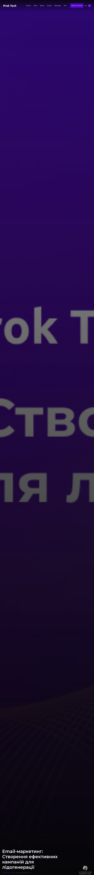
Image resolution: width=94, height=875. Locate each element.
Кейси (35, 5)
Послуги (28, 5)
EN (89, 5)
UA (86, 5)
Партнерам (57, 5)
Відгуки (42, 5)
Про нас (49, 5)
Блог (65, 5)
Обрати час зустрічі (76, 5)
